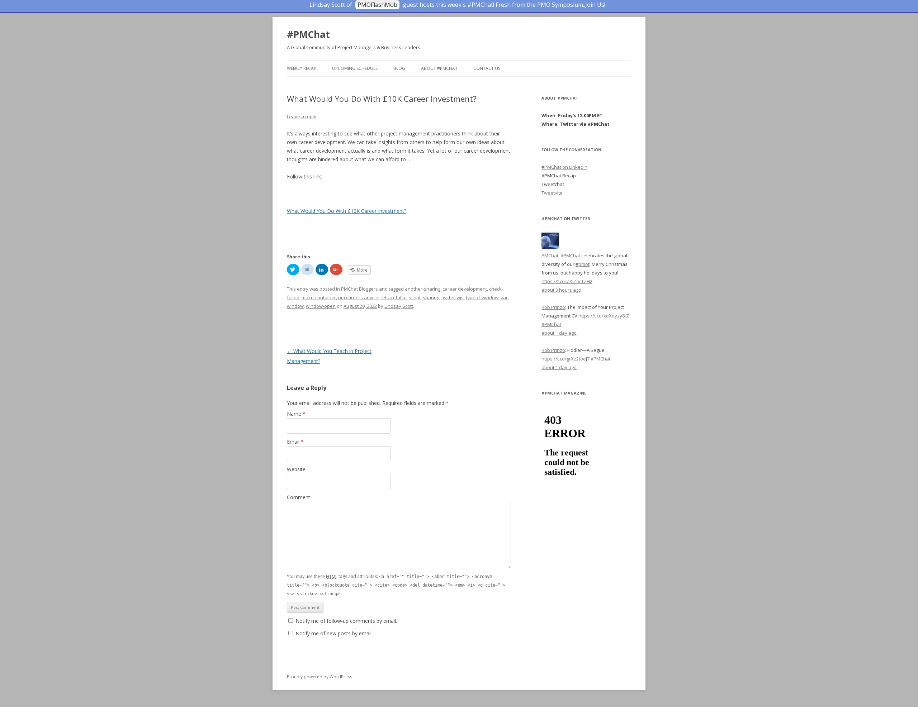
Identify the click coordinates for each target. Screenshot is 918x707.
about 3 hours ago (561, 290)
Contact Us (486, 68)
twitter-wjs (452, 297)
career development (465, 289)
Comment (298, 497)
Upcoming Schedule (355, 68)
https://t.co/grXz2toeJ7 (565, 358)
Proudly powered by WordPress (319, 677)
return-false (393, 297)
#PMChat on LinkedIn (564, 167)
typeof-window (482, 297)
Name (296, 413)
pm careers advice (358, 297)
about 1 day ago (559, 333)
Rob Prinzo (553, 307)
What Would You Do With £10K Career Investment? (346, 210)
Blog (399, 68)
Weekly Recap (301, 68)
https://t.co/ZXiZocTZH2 (566, 281)
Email (295, 441)
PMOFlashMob (377, 5)
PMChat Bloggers (359, 289)
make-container (319, 297)
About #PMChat (439, 68)
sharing (431, 297)
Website (296, 469)
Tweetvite (552, 193)
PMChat (549, 255)
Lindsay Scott (398, 306)
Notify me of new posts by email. (334, 633)
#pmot (583, 264)
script (415, 297)
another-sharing (422, 289)
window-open (321, 306)
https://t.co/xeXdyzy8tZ (603, 315)
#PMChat (308, 34)
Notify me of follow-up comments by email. (346, 620)
